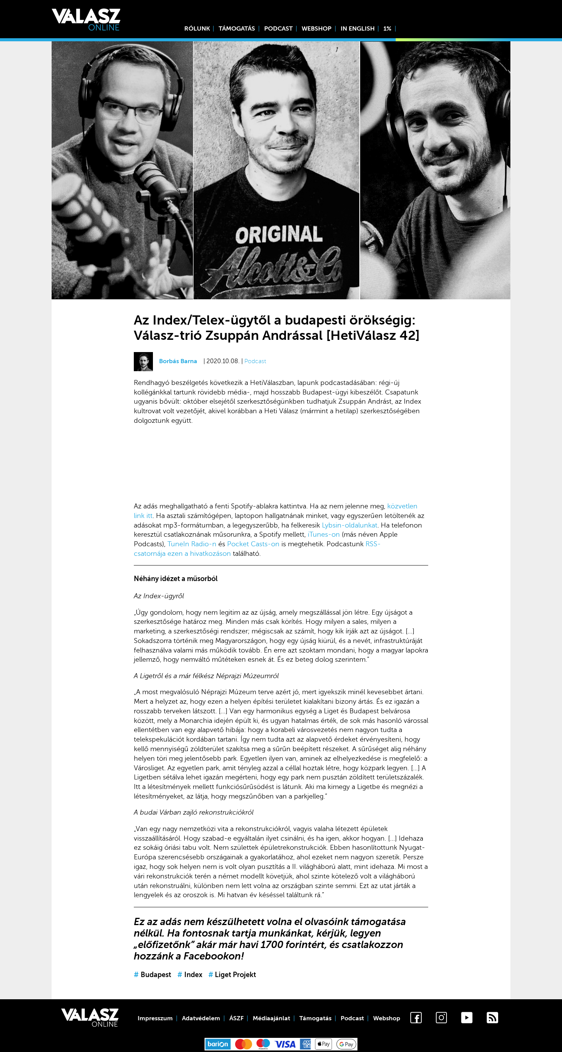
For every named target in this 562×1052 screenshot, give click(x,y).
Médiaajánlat (271, 1018)
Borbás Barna (178, 361)
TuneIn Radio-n (191, 544)
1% (387, 28)
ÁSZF (236, 1018)
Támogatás (237, 28)
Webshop (316, 28)
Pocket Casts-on (253, 544)
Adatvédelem (201, 1018)
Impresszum (155, 1018)
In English (358, 28)
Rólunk (197, 28)
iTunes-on (324, 534)
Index (189, 975)
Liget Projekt (232, 975)
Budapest (152, 975)
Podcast (278, 28)
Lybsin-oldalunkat (349, 525)
